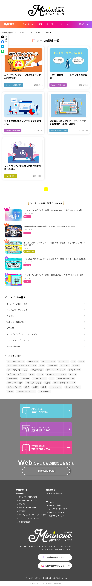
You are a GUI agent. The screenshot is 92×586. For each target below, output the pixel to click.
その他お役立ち (11, 176)
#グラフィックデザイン (17, 374)
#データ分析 (12, 378)
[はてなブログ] (2, 46)
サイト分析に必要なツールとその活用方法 (22, 122)
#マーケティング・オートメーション (22, 365)
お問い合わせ (82, 24)
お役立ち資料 (52, 489)
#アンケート (63, 361)
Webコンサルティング (57, 512)
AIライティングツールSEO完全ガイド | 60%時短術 (23, 76)
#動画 (44, 387)
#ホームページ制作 (15, 383)
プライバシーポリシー (33, 578)
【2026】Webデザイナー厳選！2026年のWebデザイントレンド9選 (52, 210)
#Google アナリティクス (56, 374)
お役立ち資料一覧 (55, 493)
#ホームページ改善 (34, 383)
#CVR (32, 374)
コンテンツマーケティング (17, 340)
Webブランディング (56, 516)
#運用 (47, 383)
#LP (52, 378)
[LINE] (2, 51)
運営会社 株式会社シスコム (56, 578)
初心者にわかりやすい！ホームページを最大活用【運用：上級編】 (67, 122)
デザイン (27, 217)
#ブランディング (14, 387)
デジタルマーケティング (16, 309)
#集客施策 (25, 378)
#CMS (42, 365)
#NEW (81, 361)
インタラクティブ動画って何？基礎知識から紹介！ (22, 167)
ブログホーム (27, 24)
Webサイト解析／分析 (58, 85)
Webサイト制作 (55, 505)
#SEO (41, 374)
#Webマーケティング (66, 378)
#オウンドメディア (73, 387)
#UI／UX (76, 365)
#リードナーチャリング (56, 370)
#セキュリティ (56, 387)
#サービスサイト (48, 361)
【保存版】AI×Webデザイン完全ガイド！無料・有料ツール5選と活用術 (54, 258)
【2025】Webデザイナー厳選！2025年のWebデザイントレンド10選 (53, 275)
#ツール (73, 374)
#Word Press (45, 391)
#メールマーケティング (26, 391)
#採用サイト (33, 361)
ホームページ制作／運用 (13, 85)
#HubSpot (53, 365)
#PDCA (10, 391)
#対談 (35, 387)
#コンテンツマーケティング (64, 383)
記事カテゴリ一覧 (46, 24)
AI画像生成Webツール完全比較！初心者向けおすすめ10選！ (49, 226)
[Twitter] (2, 37)
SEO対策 (10, 328)
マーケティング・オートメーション (21, 334)
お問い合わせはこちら (54, 565)
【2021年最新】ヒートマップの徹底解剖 (68, 76)
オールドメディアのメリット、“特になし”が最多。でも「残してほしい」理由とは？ (55, 243)
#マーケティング (40, 378)
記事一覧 (20, 493)
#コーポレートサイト (16, 361)
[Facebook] (2, 41)
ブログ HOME (35, 32)
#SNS (27, 387)
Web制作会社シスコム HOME (13, 32)
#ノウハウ (65, 365)
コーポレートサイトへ (54, 557)
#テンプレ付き (74, 370)
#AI (74, 361)
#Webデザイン (37, 370)
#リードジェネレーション (17, 370)
